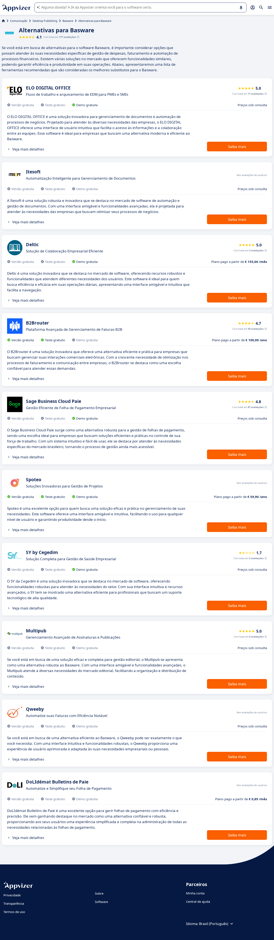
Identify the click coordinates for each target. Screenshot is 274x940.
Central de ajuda (198, 901)
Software (101, 902)
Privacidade (12, 895)
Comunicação (18, 21)
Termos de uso (14, 912)
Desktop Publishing (45, 21)
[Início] (3, 20)
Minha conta (195, 893)
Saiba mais (237, 146)
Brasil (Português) (213, 923)
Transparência (13, 903)
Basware (68, 21)
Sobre (99, 893)
